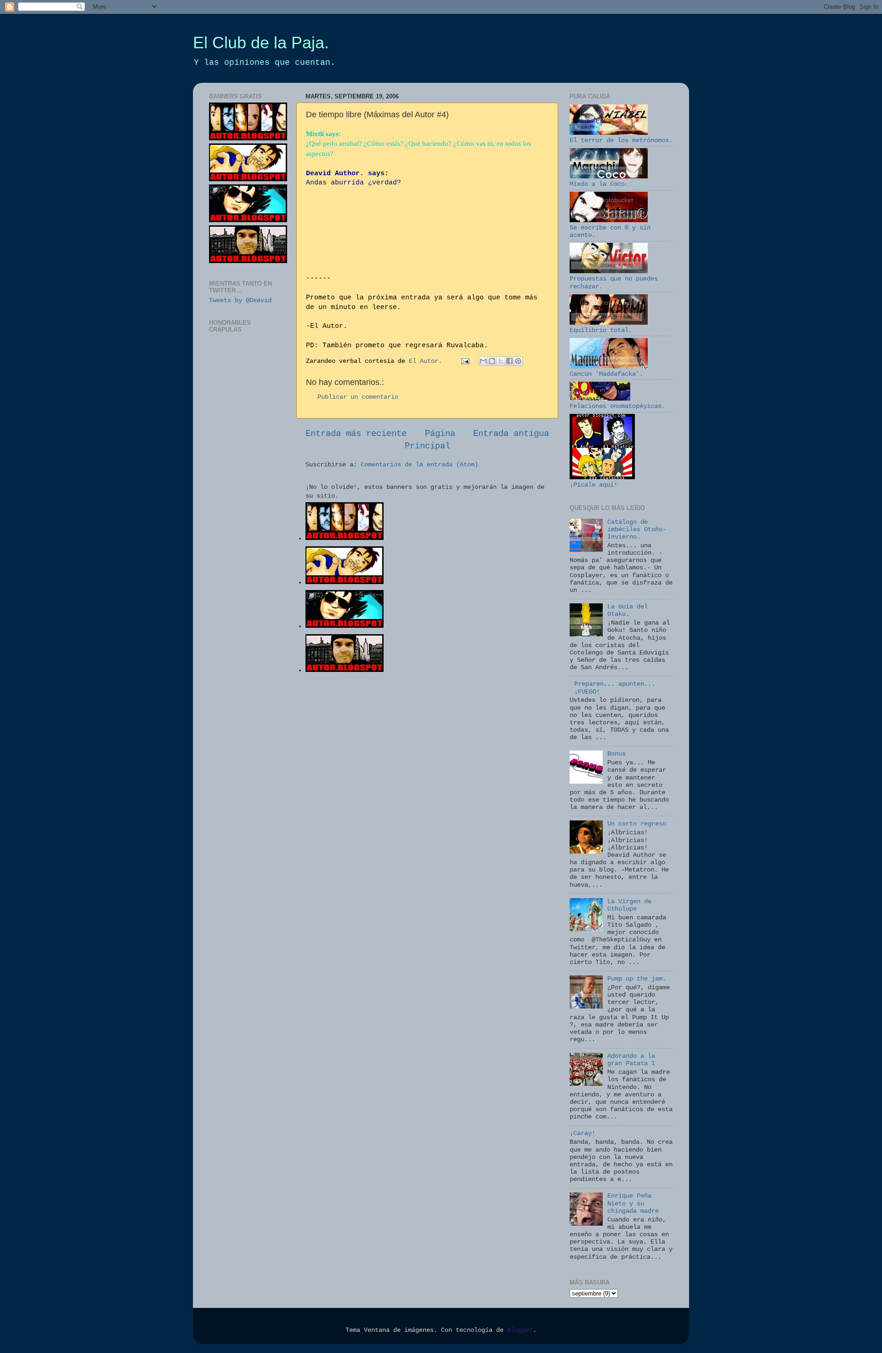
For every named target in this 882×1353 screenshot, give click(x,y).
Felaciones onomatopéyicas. (617, 406)
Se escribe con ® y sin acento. (610, 231)
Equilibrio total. (601, 330)
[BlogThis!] (492, 361)
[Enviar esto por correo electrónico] (483, 361)
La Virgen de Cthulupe (629, 905)
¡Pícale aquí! (593, 485)
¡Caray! (582, 1133)
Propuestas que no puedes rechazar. (614, 282)
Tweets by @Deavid (240, 300)
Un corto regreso (636, 823)
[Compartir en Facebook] (509, 361)
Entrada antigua (511, 434)
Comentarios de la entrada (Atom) (419, 464)
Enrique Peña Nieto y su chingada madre (633, 1203)
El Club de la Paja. (261, 42)
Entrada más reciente (356, 434)
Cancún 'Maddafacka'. (606, 374)
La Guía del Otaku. (627, 610)
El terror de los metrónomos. (621, 140)
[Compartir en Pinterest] (518, 361)
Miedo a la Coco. (599, 184)
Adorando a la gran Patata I (631, 1060)
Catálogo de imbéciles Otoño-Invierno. (636, 529)
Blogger (520, 1330)
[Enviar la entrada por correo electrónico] (465, 361)
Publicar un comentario (357, 397)
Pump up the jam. (636, 978)
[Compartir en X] (500, 361)
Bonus (616, 754)
